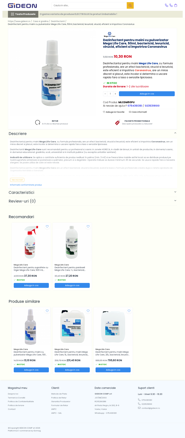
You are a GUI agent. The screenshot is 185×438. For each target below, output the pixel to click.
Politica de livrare (16, 405)
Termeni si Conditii (16, 397)
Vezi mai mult (17, 180)
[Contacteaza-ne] (166, 5)
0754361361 (146, 400)
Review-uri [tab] (22, 201)
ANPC (54, 409)
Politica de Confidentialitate (21, 401)
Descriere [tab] (18, 133)
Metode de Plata (59, 394)
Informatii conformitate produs (26, 185)
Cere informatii (139, 112)
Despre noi (13, 394)
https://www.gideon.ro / (20, 21)
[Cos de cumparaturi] (175, 5)
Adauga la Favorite (114, 112)
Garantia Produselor (60, 401)
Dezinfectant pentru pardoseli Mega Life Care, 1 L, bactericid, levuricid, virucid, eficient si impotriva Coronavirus (70, 268)
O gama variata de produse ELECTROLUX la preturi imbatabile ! (78, 14)
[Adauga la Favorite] (47, 226)
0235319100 (146, 404)
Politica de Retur (58, 397)
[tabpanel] (53, 73)
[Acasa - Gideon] (22, 5)
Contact (11, 409)
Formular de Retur (59, 405)
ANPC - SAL (56, 413)
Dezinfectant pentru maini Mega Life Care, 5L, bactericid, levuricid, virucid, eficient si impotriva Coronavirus (71, 353)
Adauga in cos (147, 93)
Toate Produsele (25, 14)
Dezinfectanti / (59, 21)
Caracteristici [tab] (21, 192)
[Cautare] (130, 5)
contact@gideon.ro (150, 408)
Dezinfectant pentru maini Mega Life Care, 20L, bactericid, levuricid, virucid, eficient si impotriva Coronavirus (113, 353)
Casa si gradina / (42, 21)
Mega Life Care (21, 264)
